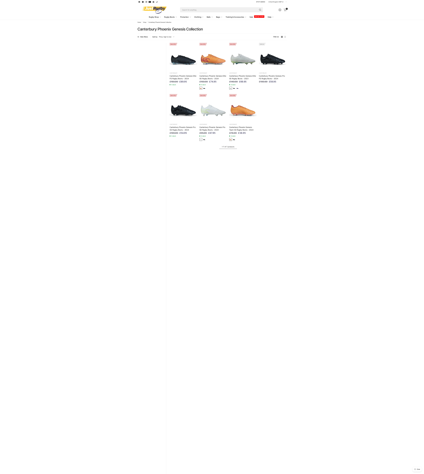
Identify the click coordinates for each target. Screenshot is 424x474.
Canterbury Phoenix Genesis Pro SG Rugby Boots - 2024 (183, 128)
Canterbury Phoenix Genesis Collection (159, 22)
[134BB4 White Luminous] (230, 88)
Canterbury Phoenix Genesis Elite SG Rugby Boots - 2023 (242, 77)
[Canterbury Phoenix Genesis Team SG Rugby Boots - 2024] (243, 108)
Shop (144, 22)
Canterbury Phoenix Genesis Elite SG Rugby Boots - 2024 (212, 77)
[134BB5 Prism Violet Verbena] (237, 88)
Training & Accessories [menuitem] (235, 17)
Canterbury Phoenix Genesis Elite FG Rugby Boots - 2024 (183, 77)
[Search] (260, 9)
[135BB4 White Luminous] (200, 139)
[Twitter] (143, 2)
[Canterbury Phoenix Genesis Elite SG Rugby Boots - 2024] (213, 56)
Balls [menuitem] (208, 17)
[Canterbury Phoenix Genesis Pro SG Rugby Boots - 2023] (213, 108)
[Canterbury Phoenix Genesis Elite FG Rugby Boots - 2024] (183, 56)
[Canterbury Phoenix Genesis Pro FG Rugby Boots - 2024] (273, 56)
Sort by (154, 37)
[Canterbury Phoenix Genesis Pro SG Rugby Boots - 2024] (183, 108)
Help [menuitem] (269, 17)
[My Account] (279, 9)
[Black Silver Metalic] (204, 88)
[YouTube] (150, 2)
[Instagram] (146, 2)
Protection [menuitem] (184, 17)
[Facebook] (139, 2)
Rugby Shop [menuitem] (154, 17)
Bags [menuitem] (218, 17)
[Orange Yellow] (200, 88)
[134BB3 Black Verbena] (234, 88)
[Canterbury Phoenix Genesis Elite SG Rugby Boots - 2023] (243, 56)
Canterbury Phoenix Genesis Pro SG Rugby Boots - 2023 (212, 128)
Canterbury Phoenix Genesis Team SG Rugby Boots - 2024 (241, 128)
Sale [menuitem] (251, 17)
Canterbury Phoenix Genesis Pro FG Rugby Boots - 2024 (272, 77)
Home (139, 22)
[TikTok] (157, 2)
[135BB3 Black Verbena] (204, 139)
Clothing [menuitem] (197, 17)
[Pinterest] (153, 2)
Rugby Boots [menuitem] (169, 17)
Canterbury (173, 73)
